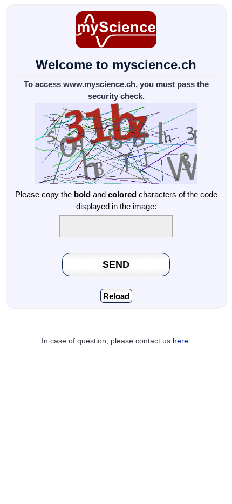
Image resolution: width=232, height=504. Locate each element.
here (180, 341)
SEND (116, 264)
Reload (116, 296)
